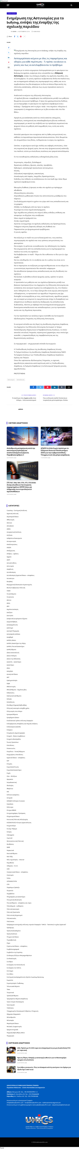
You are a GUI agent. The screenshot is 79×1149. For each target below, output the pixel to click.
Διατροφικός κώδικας (13, 634)
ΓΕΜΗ (8, 591)
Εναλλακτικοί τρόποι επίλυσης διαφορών (20, 720)
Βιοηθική (10, 581)
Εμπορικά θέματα (12, 714)
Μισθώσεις (10, 844)
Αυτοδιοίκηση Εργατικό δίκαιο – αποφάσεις (20, 575)
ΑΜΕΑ (9, 529)
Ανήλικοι (9, 535)
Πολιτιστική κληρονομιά (14, 915)
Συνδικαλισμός (11, 958)
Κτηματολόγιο (11, 826)
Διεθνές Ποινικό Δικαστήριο (15, 646)
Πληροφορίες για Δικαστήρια (16, 897)
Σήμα (8, 943)
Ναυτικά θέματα (12, 853)
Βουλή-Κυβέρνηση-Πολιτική (16, 588)
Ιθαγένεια (10, 788)
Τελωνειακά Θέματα (13, 986)
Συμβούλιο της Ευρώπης (14, 952)
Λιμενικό (9, 838)
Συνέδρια (10, 962)
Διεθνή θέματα (11, 649)
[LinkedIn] (9, 57)
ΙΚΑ (8, 792)
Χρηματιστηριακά (12, 1030)
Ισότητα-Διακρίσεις (13, 795)
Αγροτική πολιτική (12, 513)
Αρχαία (9, 557)
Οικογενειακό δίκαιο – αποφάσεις (17, 872)
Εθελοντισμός (11, 686)
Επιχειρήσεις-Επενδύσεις (15, 754)
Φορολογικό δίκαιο (13, 1023)
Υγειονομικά (11, 1005)
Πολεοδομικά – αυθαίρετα (15, 906)
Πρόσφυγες (10, 928)
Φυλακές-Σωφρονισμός (14, 1026)
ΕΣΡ (8, 761)
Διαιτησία (10, 615)
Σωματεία (10, 980)
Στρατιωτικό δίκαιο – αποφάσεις (17, 946)
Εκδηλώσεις (10, 693)
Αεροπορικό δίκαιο (12, 517)
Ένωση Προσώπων (13, 742)
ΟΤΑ (8, 884)
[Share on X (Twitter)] (17, 36)
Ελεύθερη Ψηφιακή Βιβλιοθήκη (17, 705)
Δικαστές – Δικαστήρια (14, 662)
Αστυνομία (11, 379)
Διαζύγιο (9, 612)
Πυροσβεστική (11, 940)
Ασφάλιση (10, 569)
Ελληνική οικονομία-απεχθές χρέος (18, 708)
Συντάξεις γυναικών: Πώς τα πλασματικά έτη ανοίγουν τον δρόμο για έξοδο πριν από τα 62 (44, 1068)
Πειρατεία (10, 890)
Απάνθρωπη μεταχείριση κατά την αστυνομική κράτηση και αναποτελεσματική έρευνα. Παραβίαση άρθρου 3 (21, 451)
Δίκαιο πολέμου (12, 656)
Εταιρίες (9, 764)
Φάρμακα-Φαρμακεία (13, 1014)
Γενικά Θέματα (12, 13)
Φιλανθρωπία (11, 1017)
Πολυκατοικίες (11, 918)
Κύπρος (9, 832)
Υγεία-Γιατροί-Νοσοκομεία (15, 1002)
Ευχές (9, 773)
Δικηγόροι (10, 671)
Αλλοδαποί (10, 526)
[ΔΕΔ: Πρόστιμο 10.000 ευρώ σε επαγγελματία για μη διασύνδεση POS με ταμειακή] (11, 1050)
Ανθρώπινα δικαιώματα (14, 538)
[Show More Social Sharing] (24, 36)
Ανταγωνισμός (11, 541)
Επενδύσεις (10, 745)
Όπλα (8, 878)
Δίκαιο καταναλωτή (13, 652)
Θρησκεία (10, 779)
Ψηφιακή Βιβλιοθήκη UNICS (16, 1033)
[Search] (71, 5)
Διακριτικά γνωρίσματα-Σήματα (17, 619)
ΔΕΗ (8, 606)
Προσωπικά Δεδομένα (14, 931)
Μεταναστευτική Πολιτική (15, 841)
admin (14, 31)
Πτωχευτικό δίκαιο (13, 937)
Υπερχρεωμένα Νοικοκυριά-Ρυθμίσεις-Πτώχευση (22, 1011)
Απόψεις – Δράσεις (13, 554)
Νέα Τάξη (10, 856)
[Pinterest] (9, 62)
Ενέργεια (9, 730)
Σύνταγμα (10, 971)
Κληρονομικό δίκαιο (13, 816)
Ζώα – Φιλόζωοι (12, 776)
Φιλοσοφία (10, 1020)
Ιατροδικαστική (12, 782)
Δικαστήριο (10, 665)
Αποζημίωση (11, 551)
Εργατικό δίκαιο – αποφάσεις (16, 758)
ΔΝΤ (8, 677)
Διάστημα (10, 628)
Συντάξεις (10, 974)
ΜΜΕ (8, 847)
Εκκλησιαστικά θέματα (14, 696)
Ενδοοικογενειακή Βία (14, 727)
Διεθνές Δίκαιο (11, 640)
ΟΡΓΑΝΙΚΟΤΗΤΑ (12, 881)
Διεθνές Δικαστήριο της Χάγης (16, 643)
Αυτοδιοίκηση (11, 572)
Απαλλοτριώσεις (12, 544)
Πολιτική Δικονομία (13, 909)
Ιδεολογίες (10, 785)
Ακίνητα (9, 523)
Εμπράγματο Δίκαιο (13, 717)
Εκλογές (9, 699)
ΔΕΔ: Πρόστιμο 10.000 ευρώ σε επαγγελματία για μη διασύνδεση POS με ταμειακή (43, 1049)
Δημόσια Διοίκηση (12, 609)
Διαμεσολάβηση (12, 622)
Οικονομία (10, 875)
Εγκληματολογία (12, 680)
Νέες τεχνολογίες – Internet (15, 860)
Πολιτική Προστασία (13, 912)
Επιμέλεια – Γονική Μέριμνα (16, 751)
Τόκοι (8, 989)
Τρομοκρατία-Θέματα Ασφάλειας (17, 999)
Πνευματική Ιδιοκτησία (14, 900)
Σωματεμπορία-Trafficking (15, 983)
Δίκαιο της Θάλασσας (13, 659)
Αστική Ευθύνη (11, 563)
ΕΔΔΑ (8, 683)
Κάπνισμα (10, 807)
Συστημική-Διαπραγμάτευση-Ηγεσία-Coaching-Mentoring (25, 977)
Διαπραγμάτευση (12, 625)
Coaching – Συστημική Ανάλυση (17, 510)
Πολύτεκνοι (10, 921)
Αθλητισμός (10, 520)
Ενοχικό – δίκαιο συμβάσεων (16, 736)
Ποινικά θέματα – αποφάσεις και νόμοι (19, 903)
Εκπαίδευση (20, 379)
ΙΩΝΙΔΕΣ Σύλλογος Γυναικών (16, 801)
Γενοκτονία (10, 597)
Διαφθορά (10, 637)
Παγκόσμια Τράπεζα (13, 887)
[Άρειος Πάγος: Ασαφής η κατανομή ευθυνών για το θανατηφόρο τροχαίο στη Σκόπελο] (11, 1059)
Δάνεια (9, 600)
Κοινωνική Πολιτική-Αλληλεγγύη (17, 819)
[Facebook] (9, 48)
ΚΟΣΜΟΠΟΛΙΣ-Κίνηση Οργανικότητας (19, 822)
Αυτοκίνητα (10, 578)
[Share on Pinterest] (20, 36)
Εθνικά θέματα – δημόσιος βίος (17, 690)
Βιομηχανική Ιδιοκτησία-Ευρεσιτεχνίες (19, 585)
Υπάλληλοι (10, 1008)
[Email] (9, 67)
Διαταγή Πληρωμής (13, 631)
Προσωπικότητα (12, 934)
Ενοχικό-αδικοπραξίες (14, 739)
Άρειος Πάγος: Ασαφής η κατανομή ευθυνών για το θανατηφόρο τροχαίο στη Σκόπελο (41, 1059)
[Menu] (8, 5)
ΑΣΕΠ (8, 560)
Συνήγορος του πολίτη (14, 968)
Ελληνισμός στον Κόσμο (14, 711)
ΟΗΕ (8, 869)
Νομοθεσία (10, 863)
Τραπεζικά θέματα (12, 996)
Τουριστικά (10, 992)
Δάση (8, 603)
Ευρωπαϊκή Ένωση (13, 767)
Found (2, 1148)
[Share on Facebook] (14, 36)
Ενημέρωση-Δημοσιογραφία (16, 733)
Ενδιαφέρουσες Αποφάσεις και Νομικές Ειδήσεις (22, 724)
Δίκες (8, 668)
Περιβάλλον (10, 894)
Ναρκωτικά (10, 850)
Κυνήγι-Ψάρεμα (12, 829)
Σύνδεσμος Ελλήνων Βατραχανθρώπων (19, 955)
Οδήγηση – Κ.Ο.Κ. (12, 866)
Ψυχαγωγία (10, 1036)
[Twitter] (9, 52)
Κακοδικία (10, 804)
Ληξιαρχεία (10, 835)
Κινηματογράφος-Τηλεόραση (16, 813)
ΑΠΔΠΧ (9, 547)
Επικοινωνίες (11, 748)
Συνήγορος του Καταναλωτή (16, 965)
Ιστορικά (9, 798)
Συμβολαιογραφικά (13, 949)
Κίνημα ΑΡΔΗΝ (11, 810)
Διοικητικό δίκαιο (12, 674)
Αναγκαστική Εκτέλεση (14, 532)
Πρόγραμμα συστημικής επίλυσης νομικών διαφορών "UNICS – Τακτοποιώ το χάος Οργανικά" (36, 924)
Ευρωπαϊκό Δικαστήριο (14, 770)
